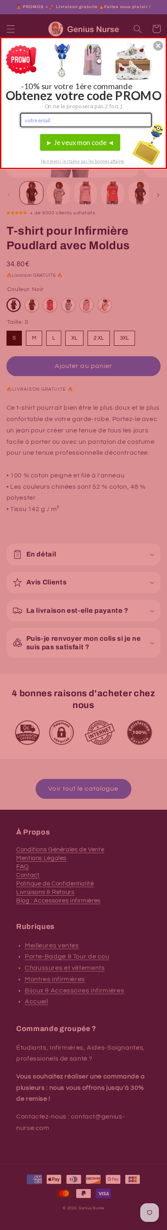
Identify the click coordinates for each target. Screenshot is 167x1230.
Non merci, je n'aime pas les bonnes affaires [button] (83, 161)
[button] (158, 46)
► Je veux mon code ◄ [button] (80, 142)
